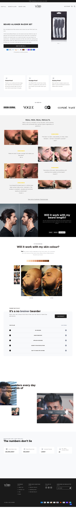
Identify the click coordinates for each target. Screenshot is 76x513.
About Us (21, 487)
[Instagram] (49, 487)
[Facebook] (46, 487)
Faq (19, 491)
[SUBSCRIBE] (70, 488)
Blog (20, 494)
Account (67, 6)
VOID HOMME (11, 502)
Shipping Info (33, 489)
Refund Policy (33, 491)
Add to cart (21, 46)
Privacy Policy (33, 487)
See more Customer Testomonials (38, 199)
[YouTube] (51, 487)
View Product (60, 316)
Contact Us (21, 489)
